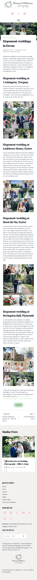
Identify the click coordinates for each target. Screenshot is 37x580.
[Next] (31, 453)
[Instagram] (10, 512)
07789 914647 (12, 526)
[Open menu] (18, 20)
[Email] (24, 13)
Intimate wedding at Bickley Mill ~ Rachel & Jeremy (9, 417)
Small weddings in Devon (29, 416)
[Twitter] (29, 512)
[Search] (23, 536)
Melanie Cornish (9, 50)
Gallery (4, 497)
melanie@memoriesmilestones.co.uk (20, 524)
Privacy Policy (6, 500)
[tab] (6, 460)
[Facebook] (4, 512)
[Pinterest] (4, 518)
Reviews (4, 494)
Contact (18, 405)
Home (4, 486)
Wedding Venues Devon (9, 37)
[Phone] (12, 13)
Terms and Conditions (9, 502)
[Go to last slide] (5, 453)
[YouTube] (23, 512)
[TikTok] (17, 512)
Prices (4, 489)
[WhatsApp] (18, 13)
